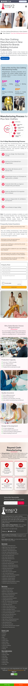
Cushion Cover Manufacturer (8, 606)
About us (4, 632)
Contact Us (4, 638)
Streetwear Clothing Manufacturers (10, 565)
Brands (3, 635)
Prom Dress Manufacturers (8, 555)
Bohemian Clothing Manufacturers (9, 593)
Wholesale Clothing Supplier (8, 578)
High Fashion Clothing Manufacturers (10, 619)
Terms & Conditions (6, 645)
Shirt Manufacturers (6, 560)
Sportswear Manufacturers (8, 563)
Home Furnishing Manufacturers (9, 620)
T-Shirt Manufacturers (7, 570)
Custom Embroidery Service (8, 609)
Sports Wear (5, 657)
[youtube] (4, 1)
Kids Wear (4, 656)
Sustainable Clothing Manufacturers (10, 566)
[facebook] (8, 1)
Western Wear (5, 662)
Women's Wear (5, 654)
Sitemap (4, 648)
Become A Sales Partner (7, 591)
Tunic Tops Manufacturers (8, 573)
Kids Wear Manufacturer (7, 624)
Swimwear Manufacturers (8, 568)
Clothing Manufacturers (7, 599)
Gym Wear (4, 664)
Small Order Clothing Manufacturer (10, 561)
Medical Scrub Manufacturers (8, 545)
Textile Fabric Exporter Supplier (9, 571)
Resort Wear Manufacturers (8, 558)
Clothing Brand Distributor (8, 596)
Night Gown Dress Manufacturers (9, 547)
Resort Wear (5, 659)
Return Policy (5, 642)
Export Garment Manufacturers (9, 614)
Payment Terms (5, 643)
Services (4, 634)
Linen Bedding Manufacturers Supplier (10, 625)
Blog (3, 637)
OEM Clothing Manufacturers (8, 549)
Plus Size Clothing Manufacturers (9, 552)
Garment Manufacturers (7, 617)
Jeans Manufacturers (7, 622)
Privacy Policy (5, 640)
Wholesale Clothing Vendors (8, 579)
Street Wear (5, 661)
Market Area (5, 647)
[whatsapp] (2, 1)
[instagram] (6, 1)
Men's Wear (5, 652)
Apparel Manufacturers (7, 589)
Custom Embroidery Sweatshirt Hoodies (11, 611)
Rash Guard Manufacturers (8, 557)
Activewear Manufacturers (8, 588)
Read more (4, 58)
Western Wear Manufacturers (8, 576)
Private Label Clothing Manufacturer (10, 553)
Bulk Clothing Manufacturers (8, 594)
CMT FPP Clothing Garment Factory (10, 601)
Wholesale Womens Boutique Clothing (11, 581)
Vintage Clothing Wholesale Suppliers (10, 574)
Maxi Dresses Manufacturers (8, 627)
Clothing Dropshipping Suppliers (9, 598)
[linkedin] (10, 1)
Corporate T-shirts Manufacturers (9, 602)
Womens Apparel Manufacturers (9, 583)
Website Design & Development (16, 670)
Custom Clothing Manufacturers (9, 607)
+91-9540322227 (5, 528)
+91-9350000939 (13, 528)
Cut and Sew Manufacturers (8, 612)
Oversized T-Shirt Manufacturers (9, 550)
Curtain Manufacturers (7, 604)
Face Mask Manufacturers (8, 615)
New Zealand (6, 33)
